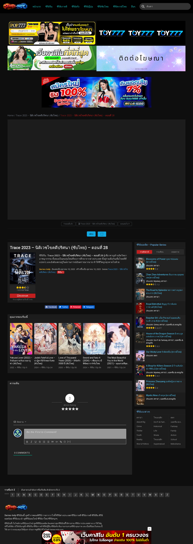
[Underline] (35, 442)
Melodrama (176, 444)
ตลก (155, 355)
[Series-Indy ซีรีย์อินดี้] (15, 9)
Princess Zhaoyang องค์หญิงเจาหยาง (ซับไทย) (164, 383)
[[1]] (7, 493)
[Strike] (40, 442)
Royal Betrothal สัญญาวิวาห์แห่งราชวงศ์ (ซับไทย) (161, 305)
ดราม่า (156, 265)
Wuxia (156, 435)
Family (173, 431)
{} (65, 441)
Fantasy (174, 426)
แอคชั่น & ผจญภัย (174, 324)
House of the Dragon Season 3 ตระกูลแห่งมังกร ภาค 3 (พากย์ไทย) (164, 335)
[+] (69, 441)
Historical (158, 426)
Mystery (157, 281)
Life (155, 431)
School (174, 439)
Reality (139, 439)
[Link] (61, 442)
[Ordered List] (44, 442)
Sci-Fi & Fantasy (160, 340)
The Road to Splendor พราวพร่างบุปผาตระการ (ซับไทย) (164, 291)
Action (173, 435)
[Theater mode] (102, 234)
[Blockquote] (52, 442)
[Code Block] (57, 442)
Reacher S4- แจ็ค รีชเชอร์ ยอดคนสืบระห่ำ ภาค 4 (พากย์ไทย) (163, 319)
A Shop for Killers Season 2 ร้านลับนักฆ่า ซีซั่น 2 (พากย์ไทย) (164, 367)
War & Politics (143, 444)
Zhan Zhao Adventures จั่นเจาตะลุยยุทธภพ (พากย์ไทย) (165, 276)
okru (91, 234)
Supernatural (159, 444)
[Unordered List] (48, 442)
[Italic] (31, 442)
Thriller (139, 431)
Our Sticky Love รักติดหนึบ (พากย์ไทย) (164, 352)
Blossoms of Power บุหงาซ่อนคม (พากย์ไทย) (162, 260)
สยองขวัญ (141, 422)
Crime (156, 324)
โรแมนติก (158, 417)
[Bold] (27, 442)
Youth (139, 435)
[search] (143, 6)
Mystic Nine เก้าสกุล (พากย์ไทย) (161, 395)
